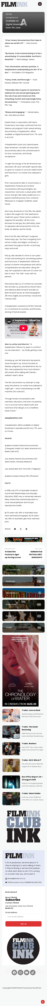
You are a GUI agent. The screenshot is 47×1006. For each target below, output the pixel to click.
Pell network (22, 993)
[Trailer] (23, 628)
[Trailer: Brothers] (11, 748)
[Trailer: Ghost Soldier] (11, 798)
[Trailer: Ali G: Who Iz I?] (11, 765)
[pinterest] (26, 529)
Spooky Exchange (35, 993)
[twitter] (20, 529)
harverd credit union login (28, 996)
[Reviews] (23, 616)
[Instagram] (20, 972)
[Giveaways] (23, 593)
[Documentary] (23, 570)
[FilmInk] (23, 855)
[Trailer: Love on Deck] (11, 715)
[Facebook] (14, 972)
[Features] (23, 581)
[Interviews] (23, 604)
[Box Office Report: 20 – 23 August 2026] (11, 782)
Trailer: (31, 710)
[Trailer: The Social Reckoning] (11, 732)
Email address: (11, 912)
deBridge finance (9, 996)
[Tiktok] (33, 972)
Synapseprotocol (9, 993)
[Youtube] (26, 972)
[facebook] (15, 529)
